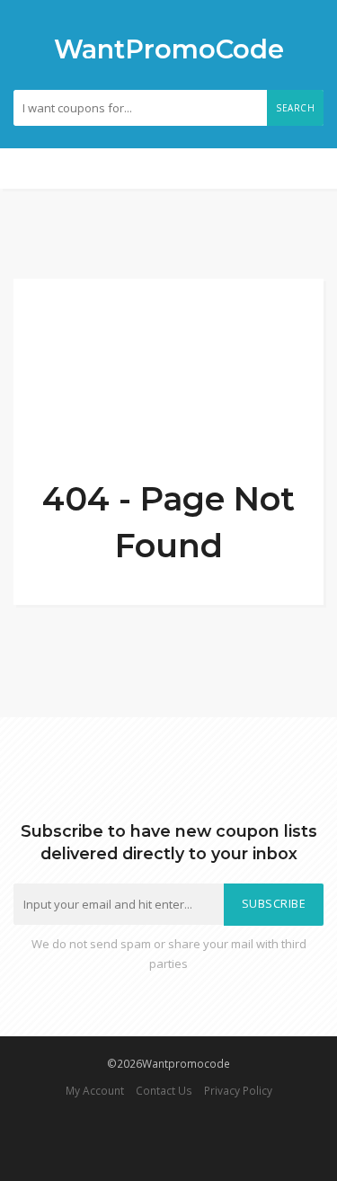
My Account (95, 1090)
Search (295, 108)
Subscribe (274, 903)
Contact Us (164, 1090)
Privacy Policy (238, 1090)
